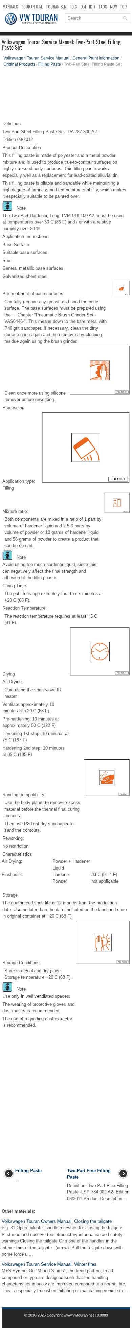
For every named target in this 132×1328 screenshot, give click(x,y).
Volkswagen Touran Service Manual (36, 58)
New (113, 6)
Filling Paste (49, 64)
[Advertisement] (66, 96)
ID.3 (73, 6)
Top (123, 6)
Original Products (19, 64)
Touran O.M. (32, 6)
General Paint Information (95, 58)
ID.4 (83, 6)
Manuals (10, 6)
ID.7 (92, 6)
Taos (102, 6)
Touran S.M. (57, 6)
